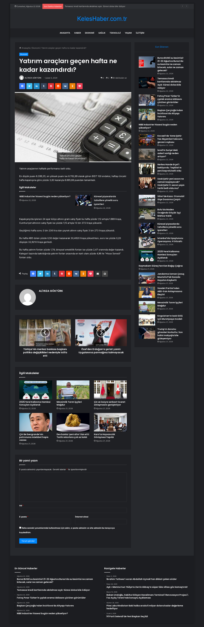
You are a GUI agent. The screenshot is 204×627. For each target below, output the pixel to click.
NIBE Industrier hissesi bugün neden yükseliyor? (44, 196)
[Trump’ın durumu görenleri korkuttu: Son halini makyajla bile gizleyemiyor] (147, 333)
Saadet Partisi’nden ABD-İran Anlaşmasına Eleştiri (169, 291)
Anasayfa (65, 33)
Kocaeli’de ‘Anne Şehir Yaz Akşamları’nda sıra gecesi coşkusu (169, 139)
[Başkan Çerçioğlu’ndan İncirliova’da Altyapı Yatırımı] (147, 114)
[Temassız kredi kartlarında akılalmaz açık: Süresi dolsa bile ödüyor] (147, 82)
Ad (21, 505)
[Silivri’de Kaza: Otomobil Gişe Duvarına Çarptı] (147, 200)
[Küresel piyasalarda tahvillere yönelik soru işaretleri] (83, 200)
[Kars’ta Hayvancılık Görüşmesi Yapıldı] (110, 422)
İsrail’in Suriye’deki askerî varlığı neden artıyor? (168, 153)
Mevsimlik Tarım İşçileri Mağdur (69, 403)
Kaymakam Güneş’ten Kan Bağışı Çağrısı (161, 265)
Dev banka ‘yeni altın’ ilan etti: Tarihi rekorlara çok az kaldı (73, 436)
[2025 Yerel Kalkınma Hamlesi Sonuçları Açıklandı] (35, 389)
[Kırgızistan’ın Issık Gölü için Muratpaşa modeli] (147, 320)
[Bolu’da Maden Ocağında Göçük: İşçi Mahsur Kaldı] (147, 213)
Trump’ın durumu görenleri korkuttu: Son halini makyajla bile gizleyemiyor (170, 334)
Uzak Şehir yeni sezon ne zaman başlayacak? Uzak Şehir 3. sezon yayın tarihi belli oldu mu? (170, 183)
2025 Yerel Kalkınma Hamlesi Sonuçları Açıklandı (34, 403)
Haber (77, 33)
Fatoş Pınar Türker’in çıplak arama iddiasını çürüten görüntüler (169, 99)
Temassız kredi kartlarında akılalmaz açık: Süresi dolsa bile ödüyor (95, 6)
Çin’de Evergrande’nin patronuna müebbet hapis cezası (33, 437)
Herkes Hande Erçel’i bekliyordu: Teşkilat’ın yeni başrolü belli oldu (169, 167)
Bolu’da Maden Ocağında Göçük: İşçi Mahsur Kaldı (169, 212)
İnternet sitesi (81, 517)
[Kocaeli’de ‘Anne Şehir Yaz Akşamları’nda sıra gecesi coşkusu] (147, 140)
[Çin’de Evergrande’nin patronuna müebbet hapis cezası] (35, 422)
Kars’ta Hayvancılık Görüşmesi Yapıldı (104, 436)
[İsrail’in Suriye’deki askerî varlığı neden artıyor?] (147, 154)
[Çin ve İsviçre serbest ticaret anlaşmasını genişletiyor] (110, 389)
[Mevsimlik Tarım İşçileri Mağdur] (73, 389)
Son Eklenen (161, 46)
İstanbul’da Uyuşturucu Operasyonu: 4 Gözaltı (170, 240)
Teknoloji (115, 33)
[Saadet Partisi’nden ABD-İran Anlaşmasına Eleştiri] (147, 292)
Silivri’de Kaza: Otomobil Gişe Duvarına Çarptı (170, 198)
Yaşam (128, 33)
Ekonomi (89, 33)
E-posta (23, 517)
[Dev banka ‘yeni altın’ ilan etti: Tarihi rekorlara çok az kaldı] (73, 422)
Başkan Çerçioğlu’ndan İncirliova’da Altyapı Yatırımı (170, 113)
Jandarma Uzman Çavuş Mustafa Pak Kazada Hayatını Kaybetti (170, 277)
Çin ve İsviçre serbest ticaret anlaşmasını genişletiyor (109, 403)
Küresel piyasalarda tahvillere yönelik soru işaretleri (106, 200)
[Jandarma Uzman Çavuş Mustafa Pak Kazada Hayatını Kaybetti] (147, 278)
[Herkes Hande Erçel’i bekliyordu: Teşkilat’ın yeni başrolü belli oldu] (147, 168)
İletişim (140, 33)
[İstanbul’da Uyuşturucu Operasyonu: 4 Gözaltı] (147, 242)
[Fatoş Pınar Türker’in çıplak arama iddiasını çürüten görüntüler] (147, 100)
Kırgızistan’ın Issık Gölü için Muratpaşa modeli (170, 317)
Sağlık (101, 33)
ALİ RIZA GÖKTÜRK (33, 78)
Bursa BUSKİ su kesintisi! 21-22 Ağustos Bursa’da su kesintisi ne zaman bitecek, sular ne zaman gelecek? (170, 64)
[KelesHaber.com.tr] (102, 18)
